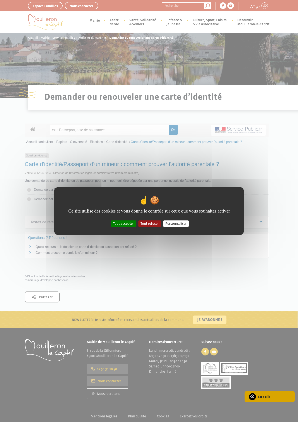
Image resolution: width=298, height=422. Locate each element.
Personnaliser (176, 223)
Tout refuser (149, 223)
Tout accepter (123, 223)
